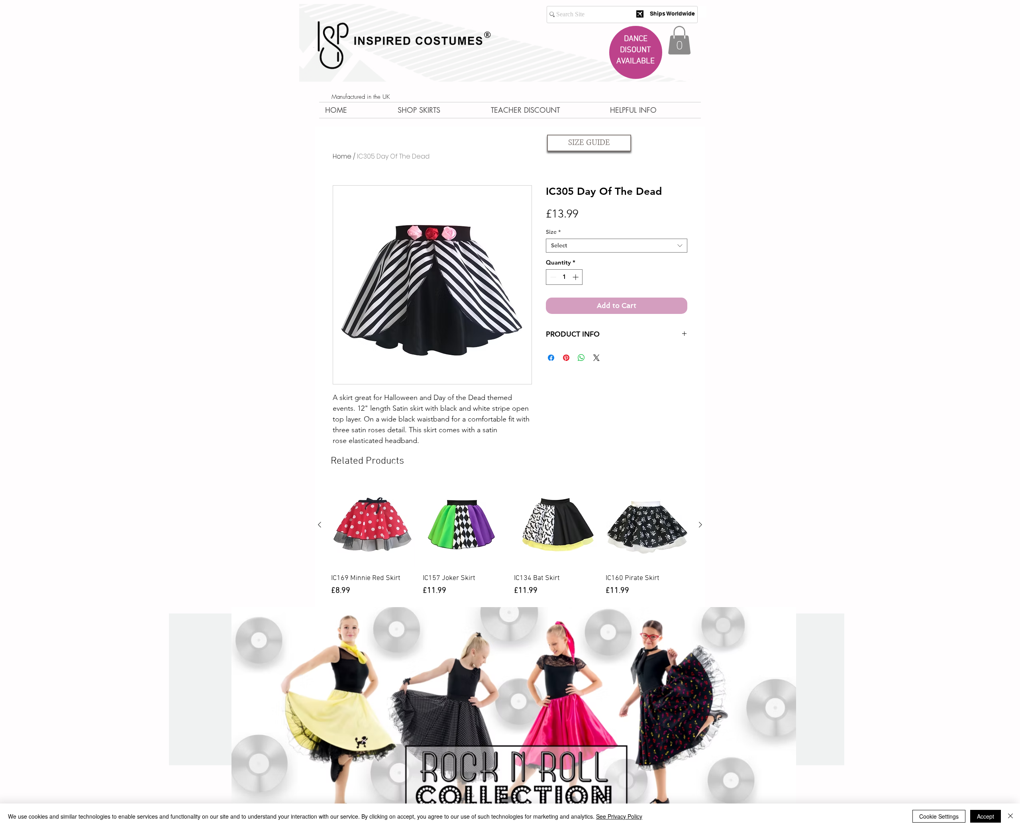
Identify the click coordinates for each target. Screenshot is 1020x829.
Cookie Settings (939, 816)
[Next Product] (700, 524)
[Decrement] (552, 277)
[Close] (1010, 816)
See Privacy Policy (619, 816)
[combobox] (616, 246)
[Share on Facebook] (551, 358)
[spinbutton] (564, 277)
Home (342, 156)
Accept (985, 816)
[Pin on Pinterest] (566, 358)
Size (553, 232)
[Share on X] (596, 358)
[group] (510, 545)
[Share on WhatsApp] (581, 358)
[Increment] (576, 277)
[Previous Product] (319, 524)
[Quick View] (373, 525)
